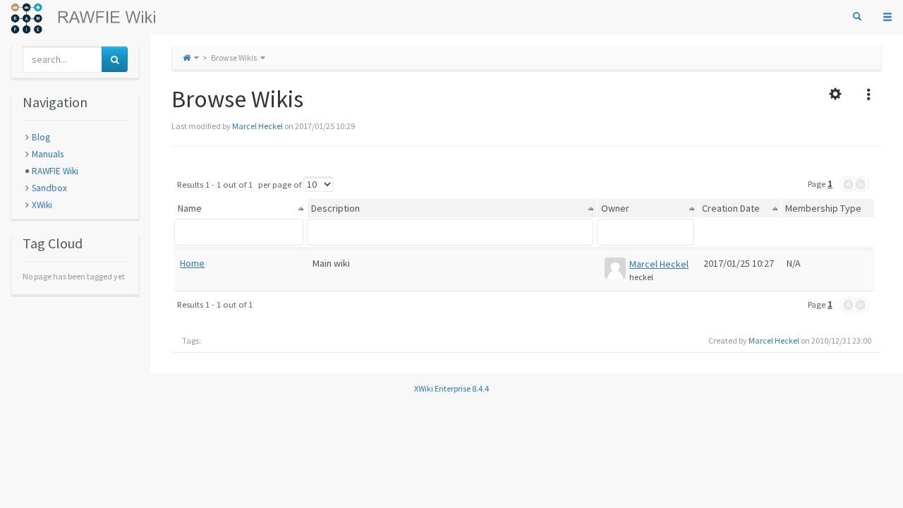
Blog (41, 137)
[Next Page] (861, 184)
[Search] (857, 16)
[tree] (75, 171)
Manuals (47, 154)
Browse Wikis (234, 57)
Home (192, 263)
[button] (835, 95)
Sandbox (49, 188)
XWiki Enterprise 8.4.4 (451, 388)
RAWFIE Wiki (55, 171)
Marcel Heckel (257, 126)
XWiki (42, 205)
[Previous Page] (847, 184)
